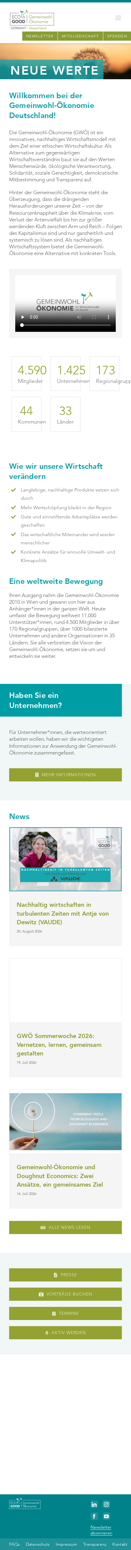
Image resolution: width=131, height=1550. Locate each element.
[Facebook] (94, 1516)
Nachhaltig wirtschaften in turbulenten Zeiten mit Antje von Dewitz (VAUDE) (63, 913)
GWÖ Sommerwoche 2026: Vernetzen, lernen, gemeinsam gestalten (59, 1045)
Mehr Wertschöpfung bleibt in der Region (66, 507)
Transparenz (94, 1544)
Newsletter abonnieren (101, 1529)
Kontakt (119, 1544)
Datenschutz (38, 1544)
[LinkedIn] (94, 1504)
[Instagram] (106, 1504)
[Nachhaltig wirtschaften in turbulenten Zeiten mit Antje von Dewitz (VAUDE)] (65, 859)
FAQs (14, 1544)
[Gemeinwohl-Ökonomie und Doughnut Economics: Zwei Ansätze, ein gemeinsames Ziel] (65, 1122)
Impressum (66, 1544)
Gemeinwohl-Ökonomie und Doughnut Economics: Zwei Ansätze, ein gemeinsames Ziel (60, 1176)
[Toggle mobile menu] (118, 18)
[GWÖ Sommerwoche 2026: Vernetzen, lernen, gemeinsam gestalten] (65, 990)
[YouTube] (106, 1516)
